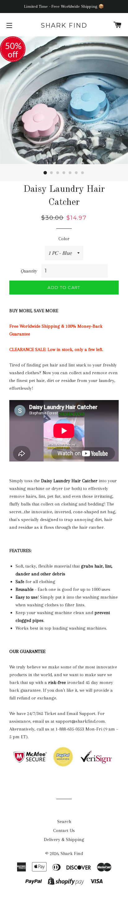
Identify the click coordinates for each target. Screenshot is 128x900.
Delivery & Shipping (64, 839)
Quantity (29, 271)
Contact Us (64, 830)
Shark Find (64, 25)
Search (64, 821)
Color (64, 238)
